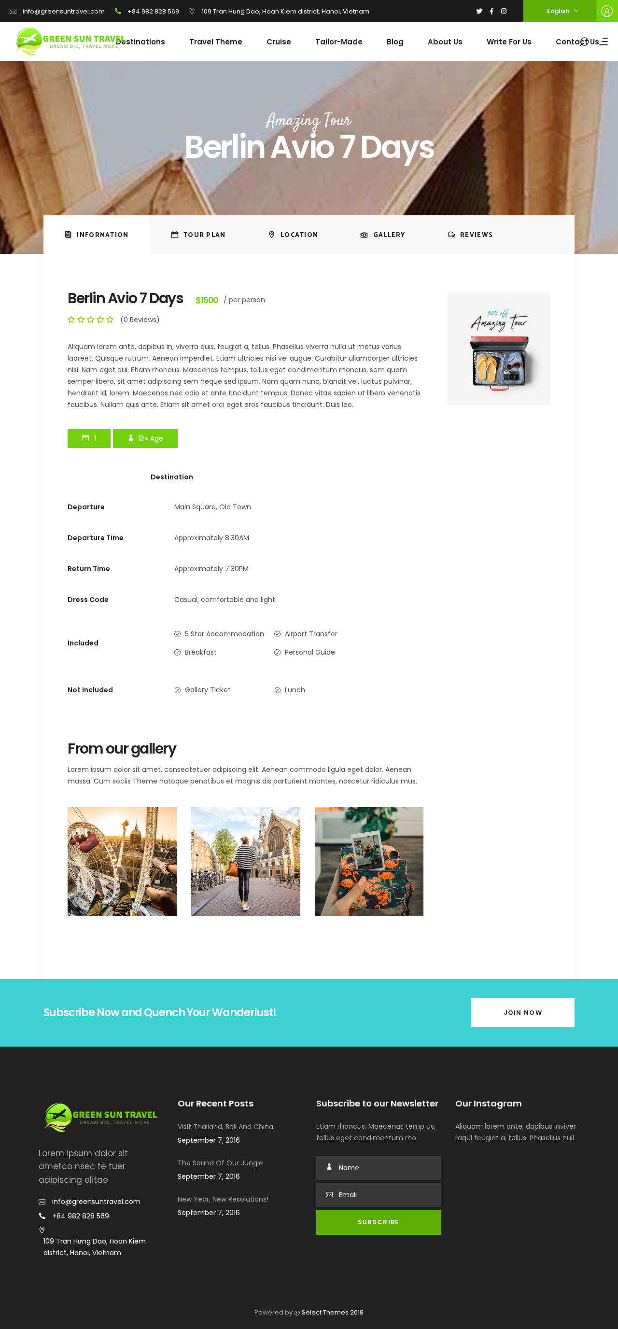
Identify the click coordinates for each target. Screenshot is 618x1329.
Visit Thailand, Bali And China (225, 1127)
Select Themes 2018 (333, 1312)
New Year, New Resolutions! (223, 1199)
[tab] (96, 234)
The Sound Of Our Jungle (220, 1163)
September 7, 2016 (209, 1140)
